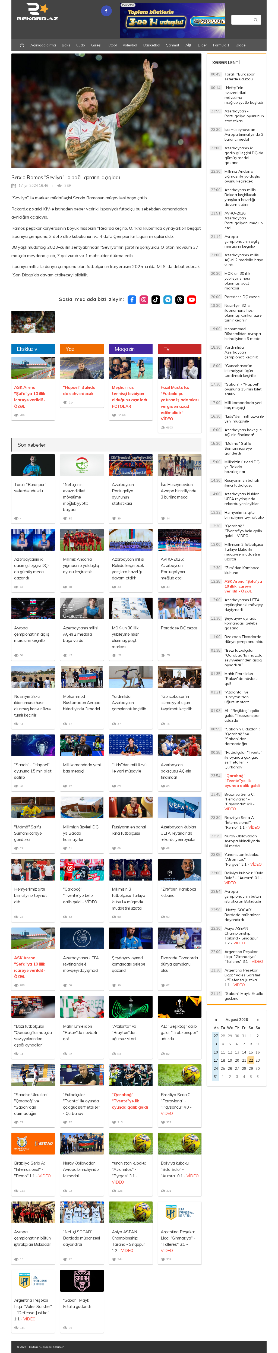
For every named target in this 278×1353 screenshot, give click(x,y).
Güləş (96, 45)
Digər (202, 45)
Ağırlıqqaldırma (43, 45)
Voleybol (130, 45)
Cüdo (80, 45)
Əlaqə (241, 45)
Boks (66, 45)
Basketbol (151, 45)
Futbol (112, 45)
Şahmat (172, 45)
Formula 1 (221, 45)
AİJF (188, 45)
